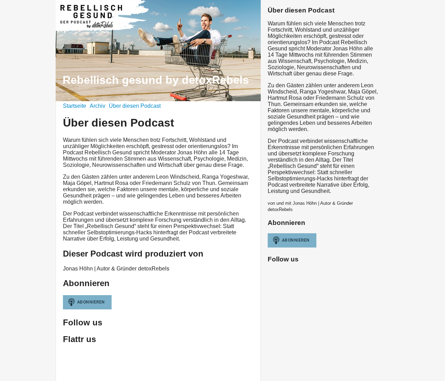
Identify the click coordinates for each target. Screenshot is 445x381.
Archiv (97, 106)
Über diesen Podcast (135, 106)
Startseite (74, 106)
